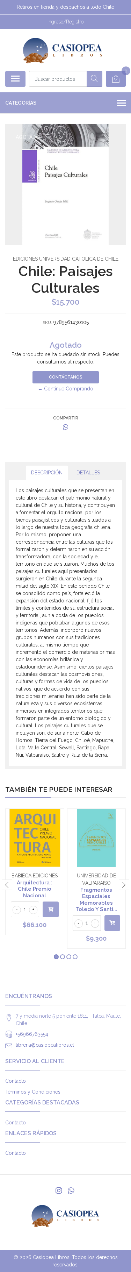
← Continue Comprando (65, 388)
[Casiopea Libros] (62, 49)
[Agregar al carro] (51, 909)
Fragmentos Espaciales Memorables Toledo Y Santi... (96, 899)
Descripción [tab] (47, 472)
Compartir (65, 418)
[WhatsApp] (70, 1190)
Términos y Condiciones (32, 1092)
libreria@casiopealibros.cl (45, 1045)
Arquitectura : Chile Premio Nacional (34, 888)
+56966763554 (32, 1034)
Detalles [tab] (88, 472)
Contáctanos (65, 377)
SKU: (47, 322)
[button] (56, 956)
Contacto (15, 1081)
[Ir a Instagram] (59, 1190)
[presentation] (7, 884)
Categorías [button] (20, 103)
